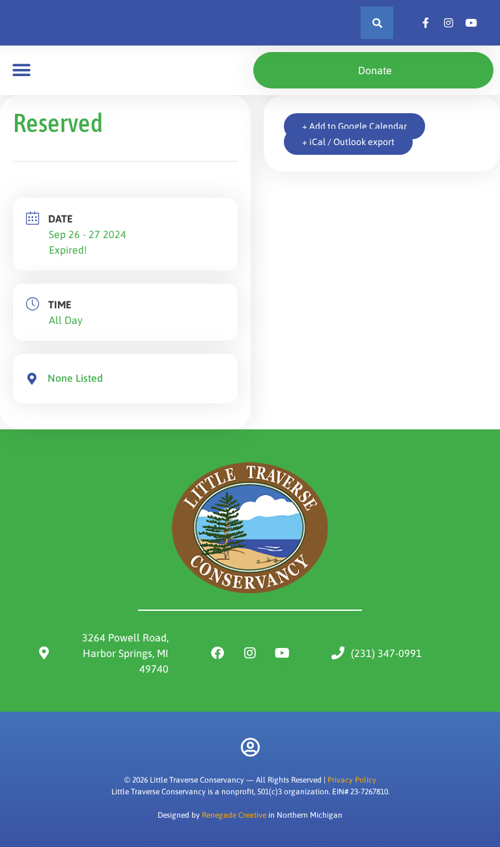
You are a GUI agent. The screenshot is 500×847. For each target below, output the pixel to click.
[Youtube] (283, 653)
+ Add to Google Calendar (354, 126)
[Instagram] (250, 653)
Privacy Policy (351, 780)
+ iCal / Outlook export (348, 142)
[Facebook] (217, 653)
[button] (377, 23)
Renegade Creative (234, 815)
